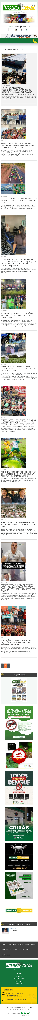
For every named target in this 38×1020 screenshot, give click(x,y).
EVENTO (27, 944)
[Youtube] (26, 29)
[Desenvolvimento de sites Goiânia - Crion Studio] (19, 1015)
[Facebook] (11, 29)
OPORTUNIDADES (6, 949)
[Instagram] (16, 29)
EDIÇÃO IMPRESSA (6, 955)
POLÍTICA (21, 949)
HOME (19, 973)
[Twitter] (21, 29)
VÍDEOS (14, 944)
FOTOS (9, 944)
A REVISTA (19, 976)
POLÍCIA (15, 949)
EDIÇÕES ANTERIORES (19, 979)
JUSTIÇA (33, 944)
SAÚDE (27, 949)
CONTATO (19, 984)
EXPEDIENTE (19, 981)
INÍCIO (3, 944)
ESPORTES (20, 944)
